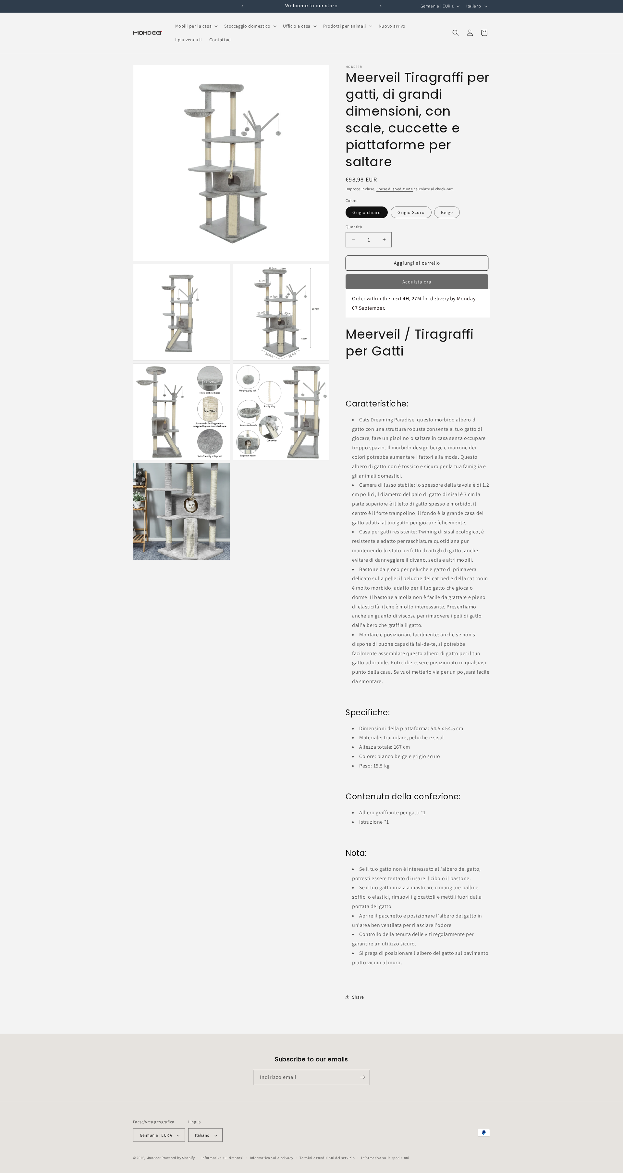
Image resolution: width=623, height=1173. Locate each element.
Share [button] (358, 997)
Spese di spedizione (394, 188)
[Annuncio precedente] (242, 6)
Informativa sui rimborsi (223, 1157)
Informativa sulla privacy (271, 1157)
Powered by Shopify (178, 1158)
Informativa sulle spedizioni (385, 1157)
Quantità (354, 227)
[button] (196, 26)
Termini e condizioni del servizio (327, 1157)
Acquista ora (417, 282)
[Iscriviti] (362, 1077)
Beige (447, 212)
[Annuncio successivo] (380, 6)
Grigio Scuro (411, 212)
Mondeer (153, 1158)
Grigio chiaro (366, 212)
